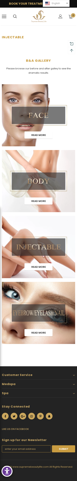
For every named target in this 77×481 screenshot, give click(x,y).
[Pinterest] (40, 416)
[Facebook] (5, 416)
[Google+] (22, 416)
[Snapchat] (49, 416)
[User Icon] (60, 16)
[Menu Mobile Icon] (4, 16)
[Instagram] (31, 416)
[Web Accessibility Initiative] (7, 471)
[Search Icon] (15, 16)
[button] (56, 3)
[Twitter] (14, 416)
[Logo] (39, 16)
